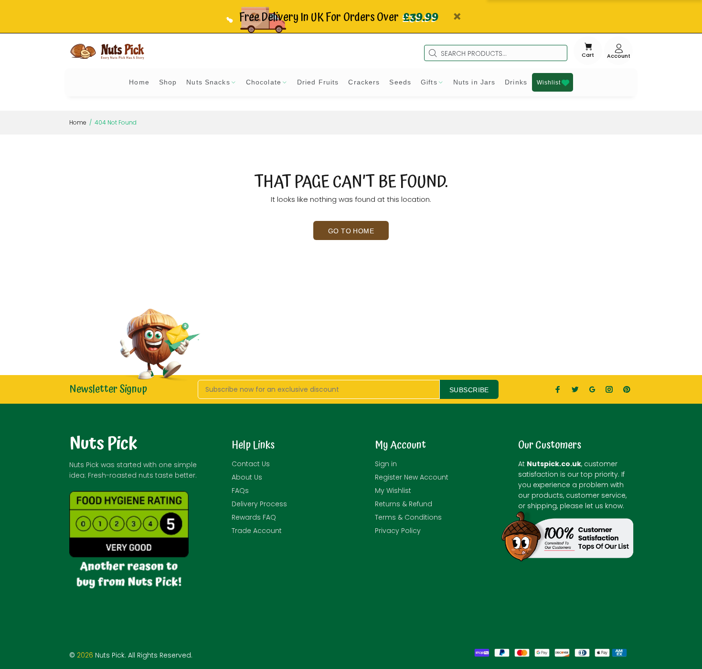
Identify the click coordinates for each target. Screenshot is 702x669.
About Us (247, 477)
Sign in (386, 464)
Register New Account (411, 477)
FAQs (240, 490)
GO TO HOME (351, 231)
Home (77, 122)
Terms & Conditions (408, 517)
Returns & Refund (403, 504)
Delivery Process (259, 504)
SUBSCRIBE (469, 390)
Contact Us (251, 464)
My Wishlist (393, 490)
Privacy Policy (398, 530)
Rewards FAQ (254, 517)
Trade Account (257, 530)
